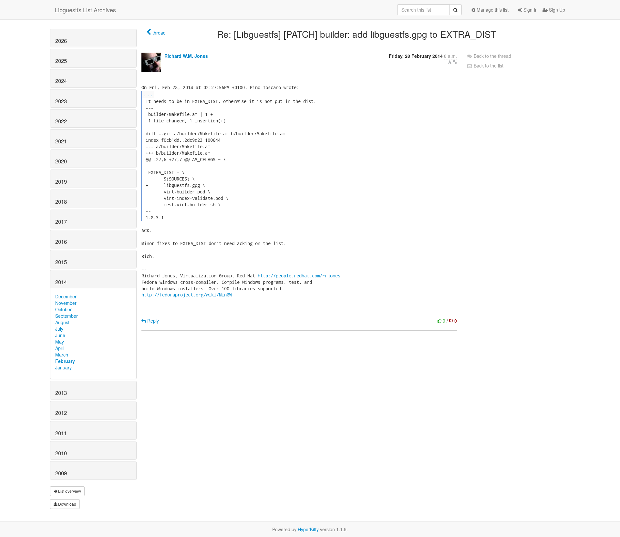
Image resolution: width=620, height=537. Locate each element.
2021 (61, 141)
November (66, 303)
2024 (61, 81)
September (66, 316)
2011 (61, 433)
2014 (61, 282)
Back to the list (487, 65)
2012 (61, 413)
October (63, 309)
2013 (61, 393)
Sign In (530, 9)
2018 (61, 201)
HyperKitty (308, 529)
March (61, 354)
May (59, 341)
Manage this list (492, 9)
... (148, 94)
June (60, 335)
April (59, 348)
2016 (61, 241)
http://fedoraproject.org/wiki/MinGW (186, 295)
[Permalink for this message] (455, 62)
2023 (61, 101)
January (63, 367)
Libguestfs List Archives (85, 9)
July (59, 328)
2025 (61, 61)
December (66, 296)
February (65, 361)
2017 (61, 221)
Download (66, 504)
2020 (61, 161)
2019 (61, 181)
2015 (61, 262)
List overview (69, 491)
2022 (61, 121)
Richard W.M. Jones (186, 56)
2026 (61, 41)
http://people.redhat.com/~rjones (299, 276)
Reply (152, 320)
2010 (61, 453)
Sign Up (556, 9)
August (62, 322)
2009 (61, 473)
